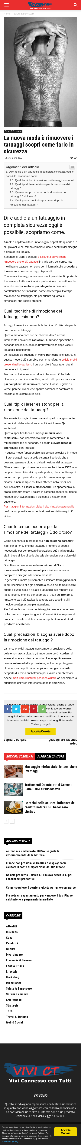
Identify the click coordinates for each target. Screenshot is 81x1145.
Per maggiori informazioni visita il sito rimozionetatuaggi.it (39, 506)
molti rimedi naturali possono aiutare (34, 678)
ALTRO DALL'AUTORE (50, 756)
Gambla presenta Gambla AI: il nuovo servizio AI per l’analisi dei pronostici (39, 877)
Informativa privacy (10, 1142)
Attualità (11, 926)
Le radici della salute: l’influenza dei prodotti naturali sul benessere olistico (50, 807)
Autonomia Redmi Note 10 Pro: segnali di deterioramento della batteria (32, 853)
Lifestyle (12, 971)
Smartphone (14, 1000)
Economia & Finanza (19, 960)
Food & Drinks (15, 966)
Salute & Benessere (13, 131)
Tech (9, 1011)
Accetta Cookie (40, 731)
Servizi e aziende (17, 994)
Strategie (12, 1005)
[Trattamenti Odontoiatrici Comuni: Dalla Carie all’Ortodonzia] (13, 789)
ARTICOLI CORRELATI (19, 756)
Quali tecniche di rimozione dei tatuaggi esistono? (44, 180)
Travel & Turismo (17, 1017)
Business (12, 932)
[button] (75, 5)
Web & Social (14, 1022)
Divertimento (14, 954)
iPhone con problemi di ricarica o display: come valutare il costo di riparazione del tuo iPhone (36, 865)
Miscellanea (13, 983)
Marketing (12, 977)
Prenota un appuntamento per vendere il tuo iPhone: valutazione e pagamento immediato (39, 897)
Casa (9, 937)
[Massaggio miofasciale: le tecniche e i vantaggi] (13, 771)
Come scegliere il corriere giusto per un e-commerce (41, 887)
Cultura (10, 949)
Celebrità (12, 943)
